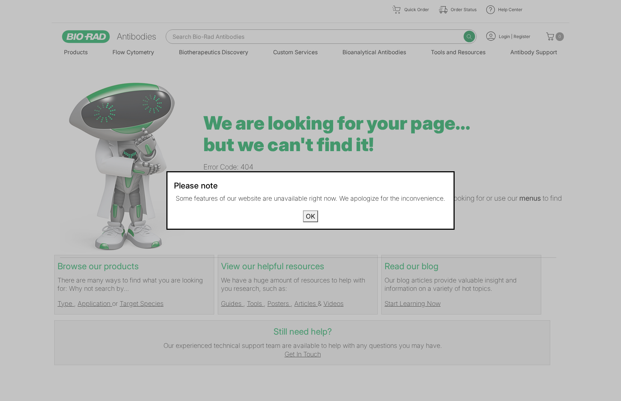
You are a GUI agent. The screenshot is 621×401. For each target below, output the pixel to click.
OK (310, 216)
